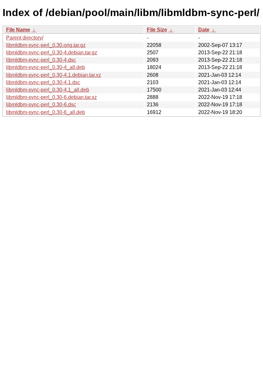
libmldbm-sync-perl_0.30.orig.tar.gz (46, 45)
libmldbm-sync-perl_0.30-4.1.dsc (43, 82)
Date (203, 29)
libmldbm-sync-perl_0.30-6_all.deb (45, 112)
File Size (157, 29)
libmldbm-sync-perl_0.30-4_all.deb (45, 67)
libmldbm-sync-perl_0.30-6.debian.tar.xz (51, 97)
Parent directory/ (24, 37)
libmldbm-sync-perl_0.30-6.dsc (41, 104)
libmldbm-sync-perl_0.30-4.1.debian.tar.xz (53, 75)
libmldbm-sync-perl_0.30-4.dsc (41, 60)
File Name (18, 29)
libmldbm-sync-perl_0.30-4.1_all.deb (47, 90)
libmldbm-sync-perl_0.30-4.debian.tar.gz (51, 52)
